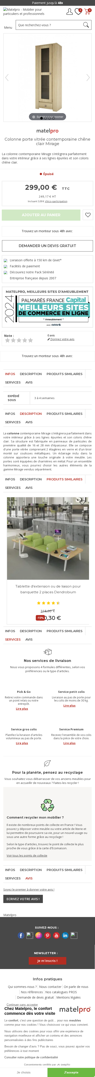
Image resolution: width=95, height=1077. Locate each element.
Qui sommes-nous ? (22, 987)
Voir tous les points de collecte (27, 855)
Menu (8, 27)
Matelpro (9, 915)
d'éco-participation (56, 201)
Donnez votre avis (62, 339)
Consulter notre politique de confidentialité (31, 1057)
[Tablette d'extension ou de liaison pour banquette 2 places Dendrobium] (48, 538)
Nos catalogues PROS (61, 992)
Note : (9, 336)
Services (13, 382)
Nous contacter (50, 987)
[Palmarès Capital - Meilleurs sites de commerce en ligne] (47, 307)
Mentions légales (68, 997)
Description (31, 374)
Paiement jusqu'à (47, 3)
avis (51, 335)
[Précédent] (6, 77)
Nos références (32, 992)
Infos (10, 374)
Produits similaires (64, 374)
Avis (28, 382)
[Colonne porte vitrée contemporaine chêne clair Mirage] (41, 118)
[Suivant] (88, 77)
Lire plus (22, 709)
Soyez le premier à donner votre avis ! (28, 889)
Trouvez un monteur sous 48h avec (47, 231)
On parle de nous (76, 987)
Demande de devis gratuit (35, 997)
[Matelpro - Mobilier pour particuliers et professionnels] (25, 12)
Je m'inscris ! (47, 960)
